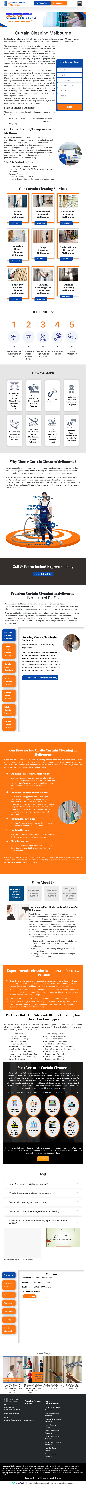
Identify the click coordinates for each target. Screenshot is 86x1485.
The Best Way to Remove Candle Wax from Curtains (53, 1386)
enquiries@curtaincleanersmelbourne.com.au (19, 1420)
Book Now (43, 1159)
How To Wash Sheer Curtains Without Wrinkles (73, 1386)
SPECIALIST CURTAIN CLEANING (52, 893)
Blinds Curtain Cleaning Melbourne (52, 1432)
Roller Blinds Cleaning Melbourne (52, 1414)
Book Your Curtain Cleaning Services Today (40, 678)
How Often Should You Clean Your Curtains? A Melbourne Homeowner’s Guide (13, 1387)
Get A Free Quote (42, 3)
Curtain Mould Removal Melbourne (53, 1409)
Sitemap (58, 1478)
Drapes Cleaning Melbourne (50, 1426)
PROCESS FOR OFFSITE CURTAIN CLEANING (16, 893)
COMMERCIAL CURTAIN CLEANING (34, 893)
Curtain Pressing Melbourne (50, 1455)
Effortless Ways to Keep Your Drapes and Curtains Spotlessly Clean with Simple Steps (33, 1387)
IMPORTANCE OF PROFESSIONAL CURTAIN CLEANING (69, 893)
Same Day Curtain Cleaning (51, 1449)
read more (16, 223)
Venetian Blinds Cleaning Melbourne (53, 1420)
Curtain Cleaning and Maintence (52, 1438)
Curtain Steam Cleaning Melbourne (53, 1443)
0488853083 (60, 3)
